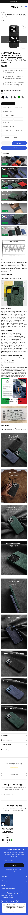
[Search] (22, 6)
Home (2, 12)
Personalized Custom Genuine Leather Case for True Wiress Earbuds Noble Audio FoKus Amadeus (15, 907)
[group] (14, 37)
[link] (24, 905)
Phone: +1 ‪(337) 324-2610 (7, 895)
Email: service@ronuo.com (7, 897)
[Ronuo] (14, 6)
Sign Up (14, 865)
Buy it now (14, 147)
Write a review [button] (14, 774)
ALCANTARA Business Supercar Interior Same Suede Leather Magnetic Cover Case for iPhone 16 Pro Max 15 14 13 (7, 832)
